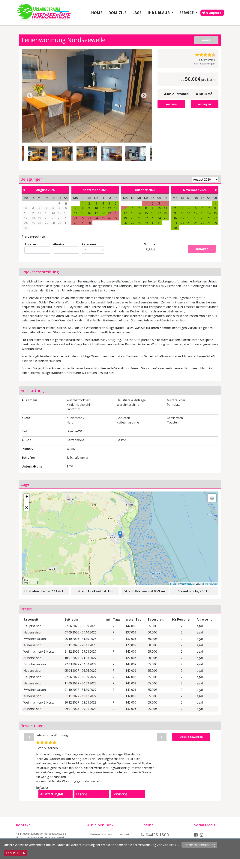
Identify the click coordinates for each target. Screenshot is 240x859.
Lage (137, 12)
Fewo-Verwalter (210, 583)
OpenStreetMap (187, 583)
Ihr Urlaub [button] (159, 12)
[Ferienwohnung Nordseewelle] (87, 96)
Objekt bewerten (191, 737)
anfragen (204, 104)
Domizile (117, 12)
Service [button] (187, 12)
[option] (87, 96)
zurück (206, 40)
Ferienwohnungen (101, 834)
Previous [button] (29, 96)
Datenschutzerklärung (199, 845)
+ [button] (27, 496)
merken (171, 104)
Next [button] (143, 96)
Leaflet (173, 583)
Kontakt (124, 834)
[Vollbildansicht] (26, 508)
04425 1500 (157, 834)
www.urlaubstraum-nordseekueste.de (42, 837)
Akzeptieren (16, 853)
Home (96, 12)
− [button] (27, 502)
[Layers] (212, 498)
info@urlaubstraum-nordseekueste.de (43, 833)
